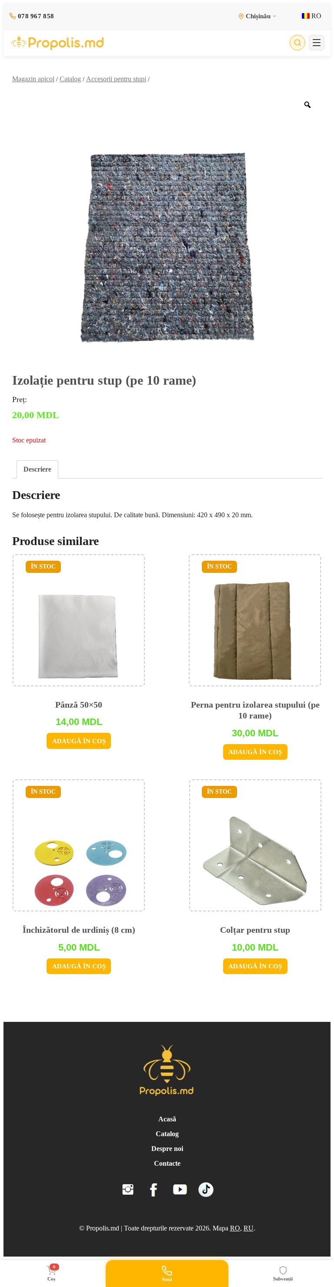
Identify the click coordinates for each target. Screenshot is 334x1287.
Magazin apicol (33, 79)
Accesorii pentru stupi (116, 79)
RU (249, 1228)
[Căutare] (297, 42)
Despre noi (167, 1148)
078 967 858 (36, 16)
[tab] (37, 469)
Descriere (37, 469)
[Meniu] (316, 42)
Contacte (167, 1163)
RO (315, 16)
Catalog (70, 79)
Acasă (167, 1119)
